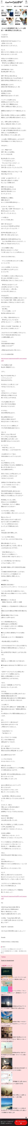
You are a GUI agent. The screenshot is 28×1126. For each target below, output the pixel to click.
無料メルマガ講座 (18, 6)
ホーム (2, 6)
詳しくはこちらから (21, 1121)
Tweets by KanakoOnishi (7, 960)
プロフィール (9, 6)
